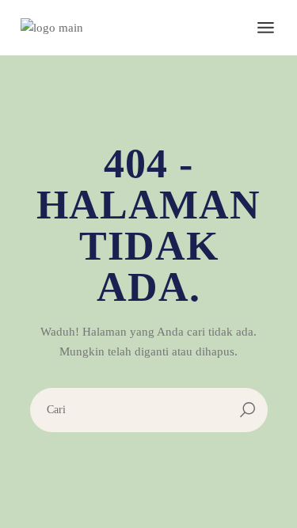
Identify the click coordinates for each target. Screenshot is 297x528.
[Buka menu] (265, 28)
